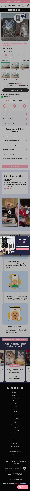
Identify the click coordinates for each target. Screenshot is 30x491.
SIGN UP (22, 249)
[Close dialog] (28, 236)
